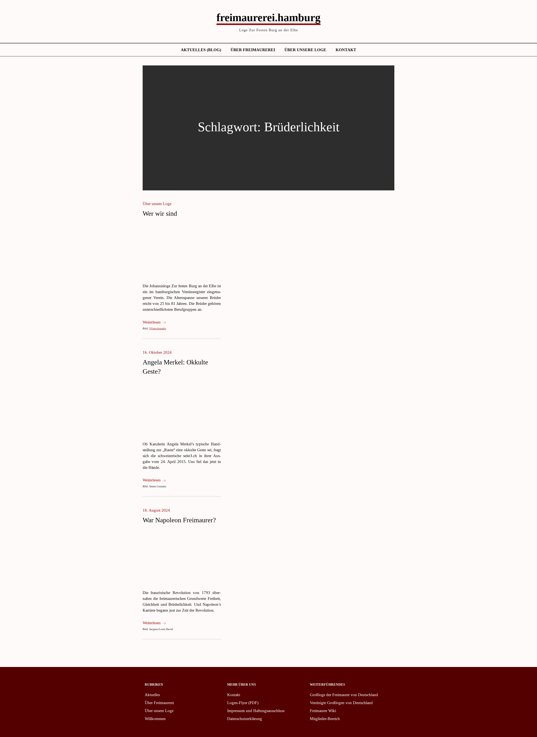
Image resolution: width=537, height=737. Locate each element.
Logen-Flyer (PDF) (242, 703)
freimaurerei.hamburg (268, 17)
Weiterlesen (152, 322)
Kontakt (346, 50)
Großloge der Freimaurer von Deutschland (344, 695)
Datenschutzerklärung (244, 718)
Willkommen (155, 718)
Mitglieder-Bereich (325, 718)
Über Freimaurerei (253, 50)
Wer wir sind (160, 213)
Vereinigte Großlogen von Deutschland (341, 703)
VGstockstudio (157, 328)
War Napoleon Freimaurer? (179, 520)
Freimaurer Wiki (323, 710)
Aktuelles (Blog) (201, 50)
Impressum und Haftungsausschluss (255, 710)
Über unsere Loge (305, 50)
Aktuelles (152, 695)
